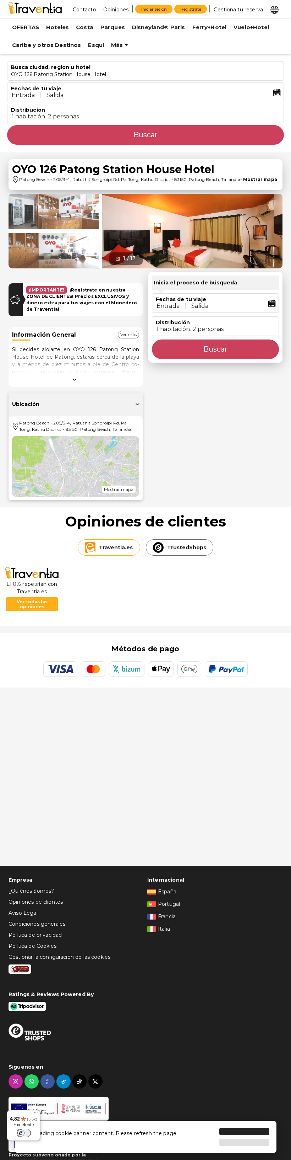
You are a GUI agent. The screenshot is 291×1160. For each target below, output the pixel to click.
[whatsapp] (32, 1081)
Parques (112, 27)
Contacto (84, 9)
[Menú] (36, 1114)
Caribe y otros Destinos (46, 45)
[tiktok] (80, 1081)
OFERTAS (25, 27)
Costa (84, 27)
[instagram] (16, 1081)
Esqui (96, 45)
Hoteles (57, 27)
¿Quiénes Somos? (31, 891)
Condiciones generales (37, 924)
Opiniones (115, 9)
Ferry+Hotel (209, 27)
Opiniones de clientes (36, 902)
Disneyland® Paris (158, 27)
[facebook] (48, 1081)
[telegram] (64, 1081)
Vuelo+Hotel (251, 27)
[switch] (24, 1133)
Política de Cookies (32, 946)
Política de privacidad (35, 935)
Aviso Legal (23, 913)
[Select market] (274, 9)
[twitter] (96, 1081)
